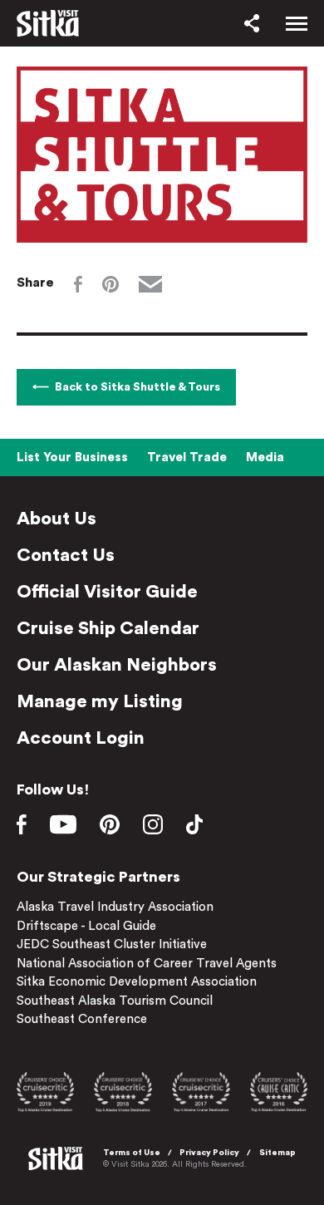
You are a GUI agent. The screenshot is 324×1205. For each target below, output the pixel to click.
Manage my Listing (100, 701)
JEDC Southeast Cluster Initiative (112, 944)
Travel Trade (187, 457)
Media (265, 457)
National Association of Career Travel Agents (147, 963)
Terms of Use (131, 1152)
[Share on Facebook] (78, 284)
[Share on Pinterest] (110, 284)
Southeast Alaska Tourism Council (115, 1001)
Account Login (81, 738)
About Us (56, 518)
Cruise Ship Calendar (108, 628)
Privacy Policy (209, 1152)
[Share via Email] (150, 284)
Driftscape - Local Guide (86, 926)
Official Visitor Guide (107, 592)
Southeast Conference (82, 1019)
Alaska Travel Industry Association (115, 907)
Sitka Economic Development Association (137, 982)
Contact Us (66, 555)
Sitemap (277, 1152)
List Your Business (72, 457)
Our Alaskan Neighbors (117, 665)
